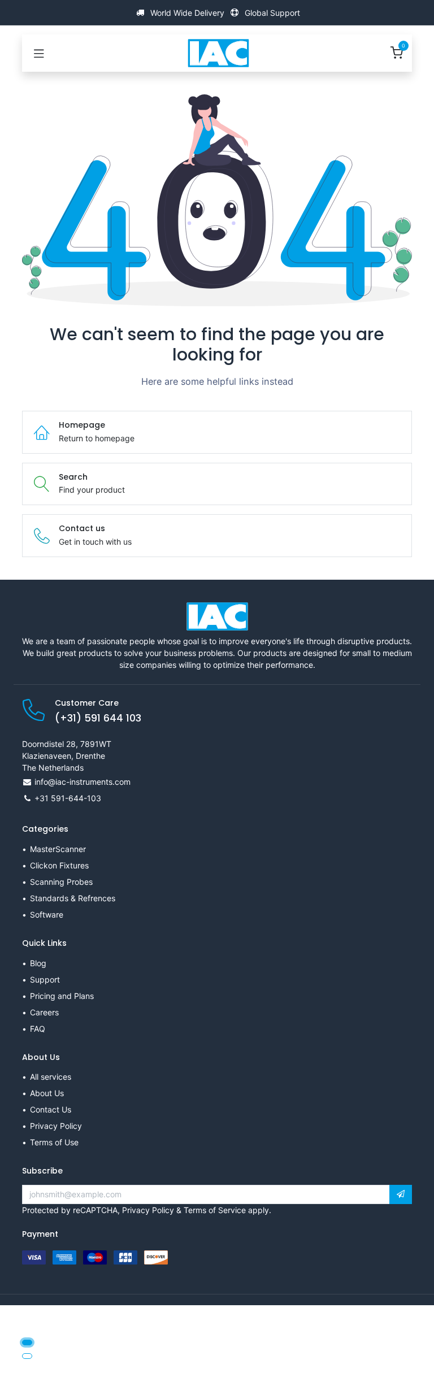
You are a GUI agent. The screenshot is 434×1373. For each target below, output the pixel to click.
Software (46, 914)
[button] (400, 1194)
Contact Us (50, 1109)
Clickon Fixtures (59, 865)
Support (45, 979)
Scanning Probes (61, 882)
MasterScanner (58, 849)
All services (50, 1076)
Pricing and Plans (62, 996)
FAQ (37, 1028)
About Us (47, 1093)
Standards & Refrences (72, 898)
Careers (44, 1012)
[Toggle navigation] (39, 53)
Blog (38, 963)
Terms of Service (215, 1210)
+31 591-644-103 (67, 798)
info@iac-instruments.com (82, 782)
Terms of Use (54, 1142)
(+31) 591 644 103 (98, 718)
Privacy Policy (56, 1126)
